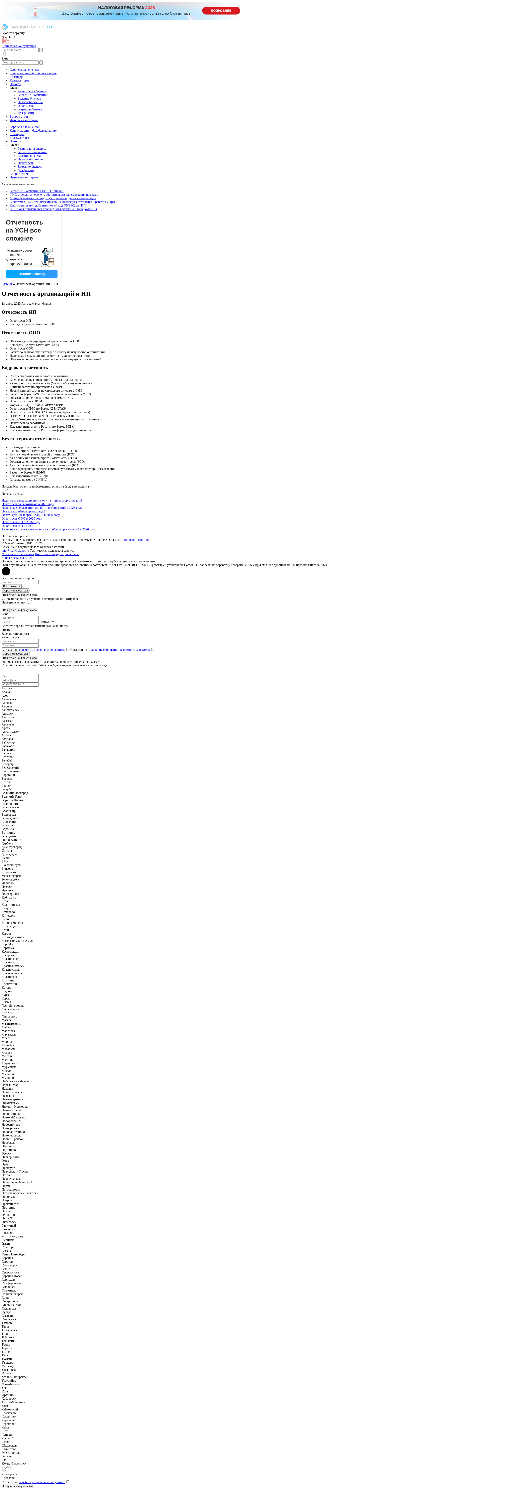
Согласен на (33, 649)
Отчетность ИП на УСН (18, 525)
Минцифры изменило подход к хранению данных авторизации (53, 198)
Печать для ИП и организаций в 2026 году (31, 515)
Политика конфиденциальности (57, 554)
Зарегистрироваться (15, 590)
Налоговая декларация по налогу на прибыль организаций (42, 500)
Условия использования (18, 554)
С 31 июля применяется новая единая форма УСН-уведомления (53, 209)
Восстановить (11, 586)
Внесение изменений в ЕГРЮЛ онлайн (37, 191)
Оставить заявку (31, 274)
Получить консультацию (18, 1486)
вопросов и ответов (135, 539)
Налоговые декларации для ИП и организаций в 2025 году (42, 507)
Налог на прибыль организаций (23, 511)
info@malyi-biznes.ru (15, 550)
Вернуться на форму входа (20, 594)
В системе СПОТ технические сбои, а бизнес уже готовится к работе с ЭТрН (62, 201)
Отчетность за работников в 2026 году (28, 504)
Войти (6, 629)
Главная (7, 284)
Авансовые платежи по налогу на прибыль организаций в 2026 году (49, 529)
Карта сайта (24, 557)
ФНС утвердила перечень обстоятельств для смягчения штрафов (54, 194)
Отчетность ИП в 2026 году (21, 522)
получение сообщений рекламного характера (119, 649)
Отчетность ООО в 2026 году (22, 518)
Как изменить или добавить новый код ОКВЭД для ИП (48, 205)
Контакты (8, 557)
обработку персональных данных (42, 649)
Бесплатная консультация (19, 46)
